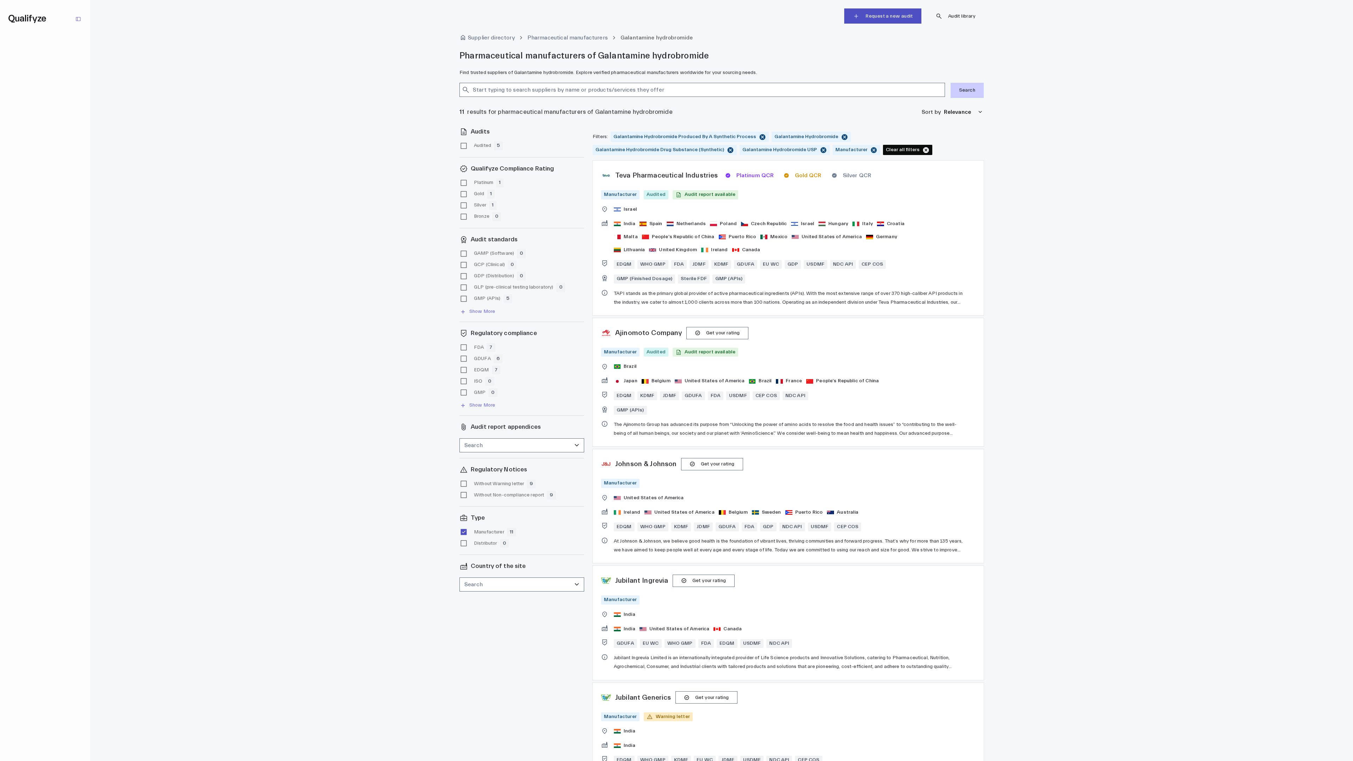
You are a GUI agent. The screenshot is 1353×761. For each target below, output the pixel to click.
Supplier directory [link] (491, 38)
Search (967, 90)
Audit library (961, 16)
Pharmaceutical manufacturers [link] (567, 38)
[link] (788, 238)
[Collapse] (78, 19)
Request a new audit (889, 16)
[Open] (942, 90)
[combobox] (696, 90)
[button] (705, 194)
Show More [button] (482, 311)
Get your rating (723, 333)
